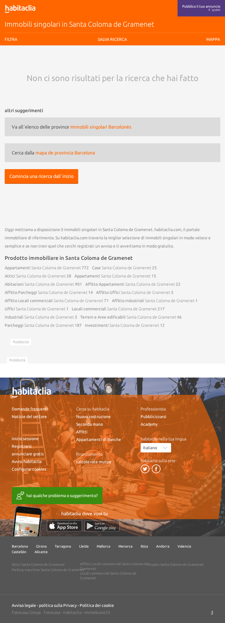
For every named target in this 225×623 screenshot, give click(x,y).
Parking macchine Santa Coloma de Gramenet (48, 570)
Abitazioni (39, 284)
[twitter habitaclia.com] (145, 468)
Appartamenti (43, 267)
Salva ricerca (112, 73)
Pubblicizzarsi (153, 416)
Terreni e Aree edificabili (128, 317)
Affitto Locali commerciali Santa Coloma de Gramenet (114, 566)
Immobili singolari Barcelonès (100, 126)
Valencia (184, 546)
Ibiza (144, 546)
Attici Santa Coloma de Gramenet (38, 564)
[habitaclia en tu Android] (102, 526)
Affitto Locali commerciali (54, 300)
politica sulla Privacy (58, 605)
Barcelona (20, 546)
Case (121, 267)
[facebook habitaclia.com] (156, 468)
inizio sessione (25, 438)
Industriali (39, 317)
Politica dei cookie (97, 605)
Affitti (82, 432)
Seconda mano (89, 424)
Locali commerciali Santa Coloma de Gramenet (108, 575)
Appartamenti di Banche (98, 439)
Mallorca (103, 546)
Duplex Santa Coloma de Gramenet (176, 564)
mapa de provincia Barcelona (65, 152)
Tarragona (63, 546)
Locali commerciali (114, 309)
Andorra (162, 546)
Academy (149, 424)
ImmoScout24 (97, 612)
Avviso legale (85, 63)
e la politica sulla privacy (115, 63)
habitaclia (72, 612)
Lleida (83, 546)
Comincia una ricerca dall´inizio (41, 176)
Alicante (41, 552)
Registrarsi (22, 446)
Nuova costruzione (93, 416)
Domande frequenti (30, 409)
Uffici (35, 309)
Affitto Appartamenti (130, 284)
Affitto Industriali (153, 300)
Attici (35, 276)
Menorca (125, 546)
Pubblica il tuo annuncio (201, 7)
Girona (41, 546)
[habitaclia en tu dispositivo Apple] (64, 526)
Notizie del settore (29, 416)
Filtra (11, 39)
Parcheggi (39, 325)
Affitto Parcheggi (46, 292)
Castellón (19, 552)
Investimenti (122, 325)
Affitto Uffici (133, 292)
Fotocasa (52, 612)
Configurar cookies (29, 469)
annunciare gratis (28, 454)
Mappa (213, 39)
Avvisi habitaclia (27, 461)
